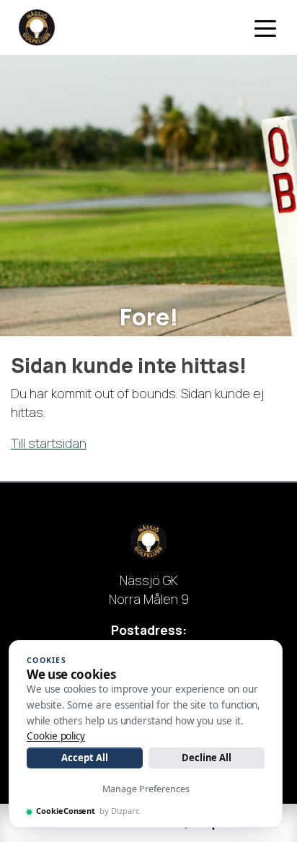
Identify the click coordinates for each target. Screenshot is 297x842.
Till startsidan (49, 443)
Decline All (206, 757)
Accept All (84, 757)
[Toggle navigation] (265, 27)
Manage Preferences (146, 789)
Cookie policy (56, 735)
